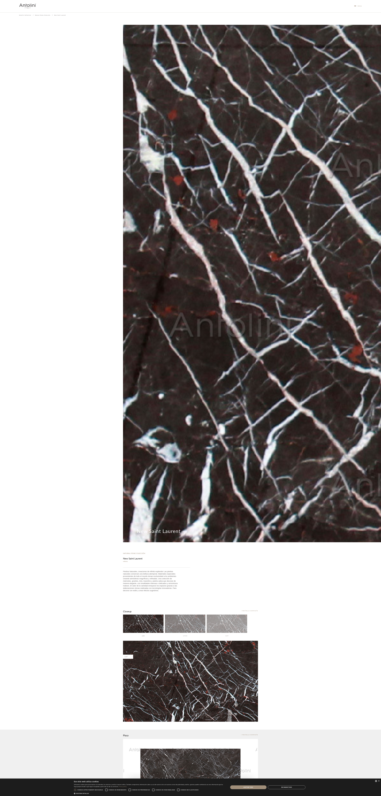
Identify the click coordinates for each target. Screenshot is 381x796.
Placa (125, 735)
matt (227, 636)
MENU (359, 6)
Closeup (127, 611)
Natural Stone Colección (42, 15)
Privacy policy (123, 786)
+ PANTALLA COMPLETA (249, 611)
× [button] (379, 781)
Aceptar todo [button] (248, 787)
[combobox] (376, 781)
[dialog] (190, 787)
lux (143, 636)
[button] (149, 793)
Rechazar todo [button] (286, 787)
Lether (185, 636)
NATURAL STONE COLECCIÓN (134, 553)
